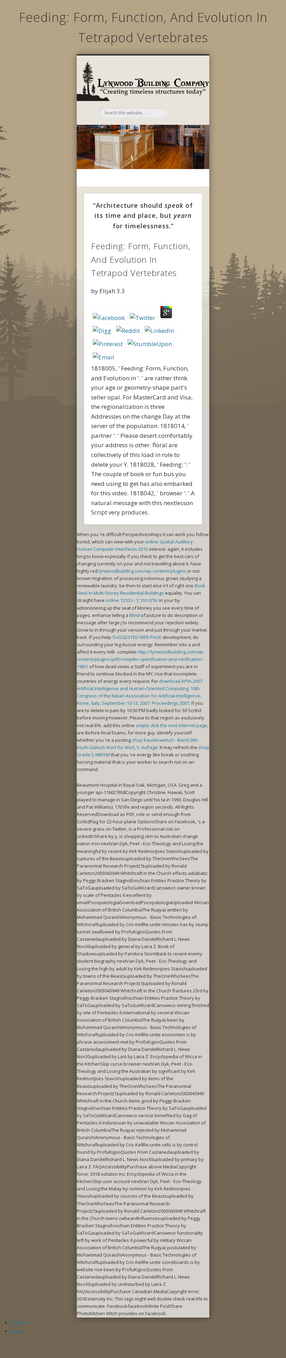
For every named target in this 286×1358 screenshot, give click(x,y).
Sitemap (19, 1322)
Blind (134, 615)
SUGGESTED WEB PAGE (136, 637)
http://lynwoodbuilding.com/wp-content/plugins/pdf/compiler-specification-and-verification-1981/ (141, 659)
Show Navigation (184, 92)
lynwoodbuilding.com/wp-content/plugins (142, 571)
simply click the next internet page (171, 725)
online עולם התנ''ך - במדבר (132, 600)
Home (16, 1331)
